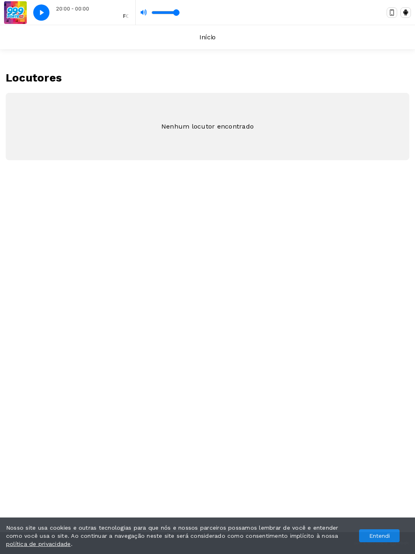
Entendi (379, 536)
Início (207, 37)
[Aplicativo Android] (405, 12)
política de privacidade (38, 544)
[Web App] (392, 12)
